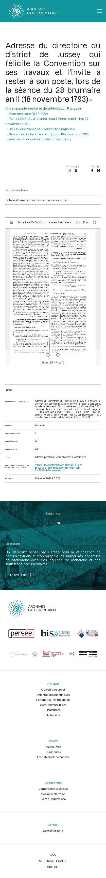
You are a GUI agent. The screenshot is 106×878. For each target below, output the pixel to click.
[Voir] (90, 98)
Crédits (53, 867)
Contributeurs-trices (53, 704)
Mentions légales (53, 860)
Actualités (53, 715)
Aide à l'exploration (53, 793)
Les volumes (53, 746)
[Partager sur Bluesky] (98, 171)
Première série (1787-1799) (28, 113)
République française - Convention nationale (42, 129)
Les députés (53, 752)
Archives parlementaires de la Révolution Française (43, 108)
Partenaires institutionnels (53, 699)
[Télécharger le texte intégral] (76, 171)
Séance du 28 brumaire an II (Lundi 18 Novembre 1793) (49, 134)
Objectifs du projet (53, 689)
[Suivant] (58, 355)
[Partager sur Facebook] (92, 171)
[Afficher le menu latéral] (11, 222)
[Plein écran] (94, 222)
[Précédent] (48, 355)
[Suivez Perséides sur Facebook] (47, 523)
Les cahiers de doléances (53, 756)
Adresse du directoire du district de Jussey (40, 139)
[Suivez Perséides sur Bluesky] (58, 523)
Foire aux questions (53, 798)
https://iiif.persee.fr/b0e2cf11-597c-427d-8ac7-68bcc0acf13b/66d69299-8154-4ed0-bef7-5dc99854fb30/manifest (59, 468)
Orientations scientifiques (53, 694)
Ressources (53, 709)
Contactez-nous (53, 830)
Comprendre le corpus (53, 788)
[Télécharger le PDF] (70, 171)
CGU (53, 854)
